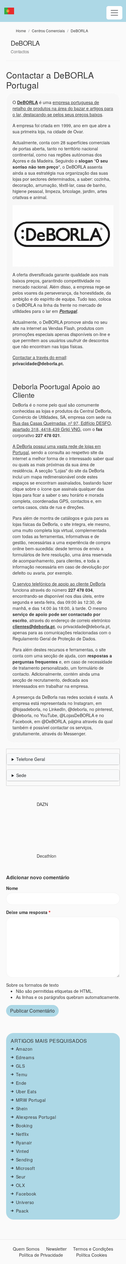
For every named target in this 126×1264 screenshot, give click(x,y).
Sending (24, 1160)
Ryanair (24, 1143)
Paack (22, 1211)
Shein (22, 1108)
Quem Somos (26, 1249)
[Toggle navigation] (114, 12)
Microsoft (25, 1168)
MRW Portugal (31, 1100)
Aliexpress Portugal (36, 1117)
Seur (21, 1177)
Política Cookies (91, 1255)
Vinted (22, 1151)
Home (21, 30)
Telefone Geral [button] (30, 759)
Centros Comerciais (48, 30)
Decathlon (46, 856)
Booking (24, 1125)
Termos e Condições (93, 1249)
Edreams (25, 1057)
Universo (25, 1202)
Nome (12, 888)
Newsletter (56, 1249)
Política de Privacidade (41, 1255)
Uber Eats (26, 1091)
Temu (22, 1074)
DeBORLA (79, 30)
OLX (20, 1185)
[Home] (12, 10)
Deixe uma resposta (26, 912)
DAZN (42, 804)
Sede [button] (21, 775)
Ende (21, 1083)
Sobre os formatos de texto (32, 985)
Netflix (22, 1134)
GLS (20, 1066)
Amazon (24, 1049)
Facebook (26, 1194)
